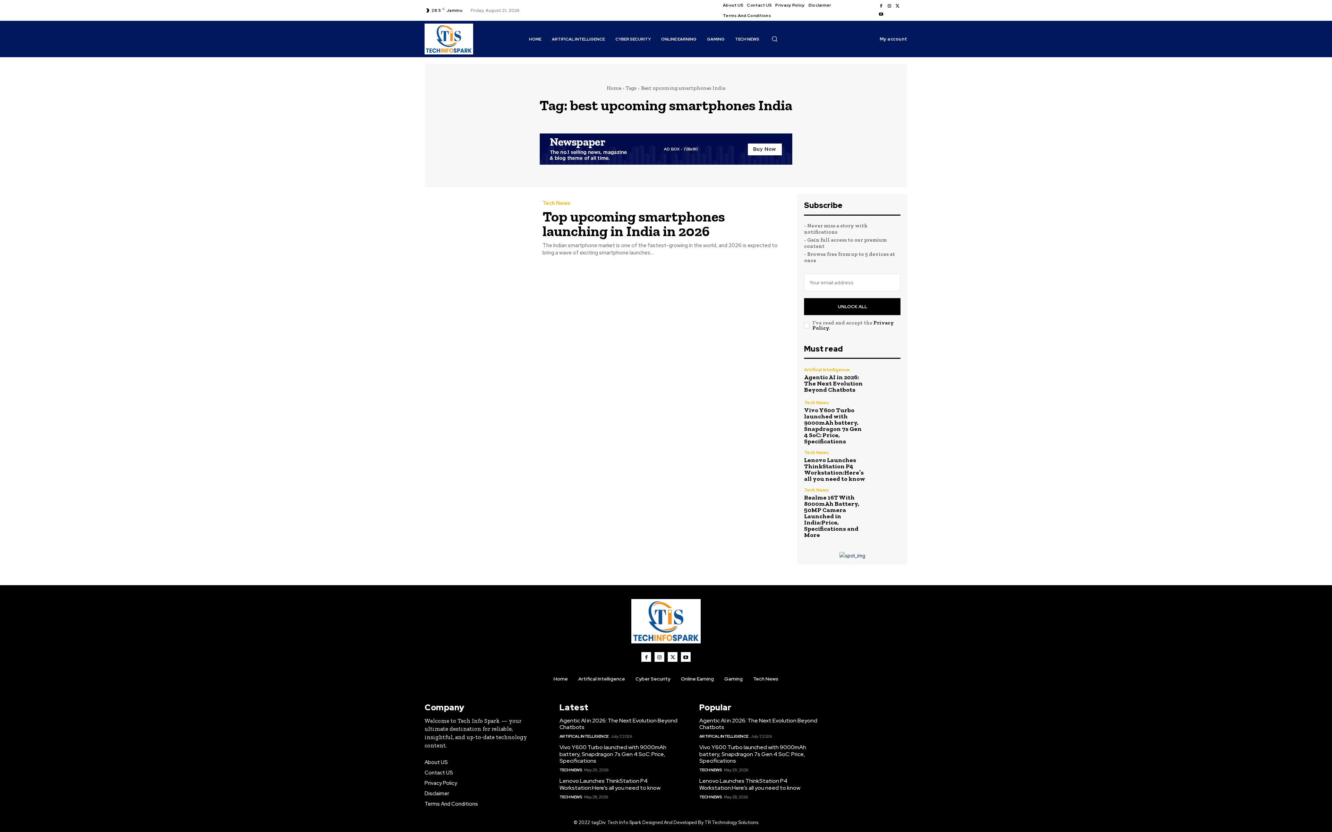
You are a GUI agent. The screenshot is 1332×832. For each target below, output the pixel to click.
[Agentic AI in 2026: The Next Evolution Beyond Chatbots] (886, 380)
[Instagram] (889, 6)
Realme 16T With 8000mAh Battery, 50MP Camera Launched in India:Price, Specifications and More (831, 516)
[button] (774, 39)
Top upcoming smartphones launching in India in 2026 (634, 224)
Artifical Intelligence (827, 369)
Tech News (556, 203)
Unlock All (852, 307)
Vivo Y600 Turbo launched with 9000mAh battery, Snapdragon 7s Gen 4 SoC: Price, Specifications (833, 425)
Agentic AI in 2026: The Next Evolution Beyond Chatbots (833, 383)
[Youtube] (881, 14)
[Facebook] (881, 6)
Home (614, 88)
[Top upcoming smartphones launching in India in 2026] (478, 228)
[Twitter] (898, 6)
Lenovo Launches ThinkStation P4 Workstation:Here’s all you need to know (834, 469)
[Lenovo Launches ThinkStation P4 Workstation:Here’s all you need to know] (886, 464)
